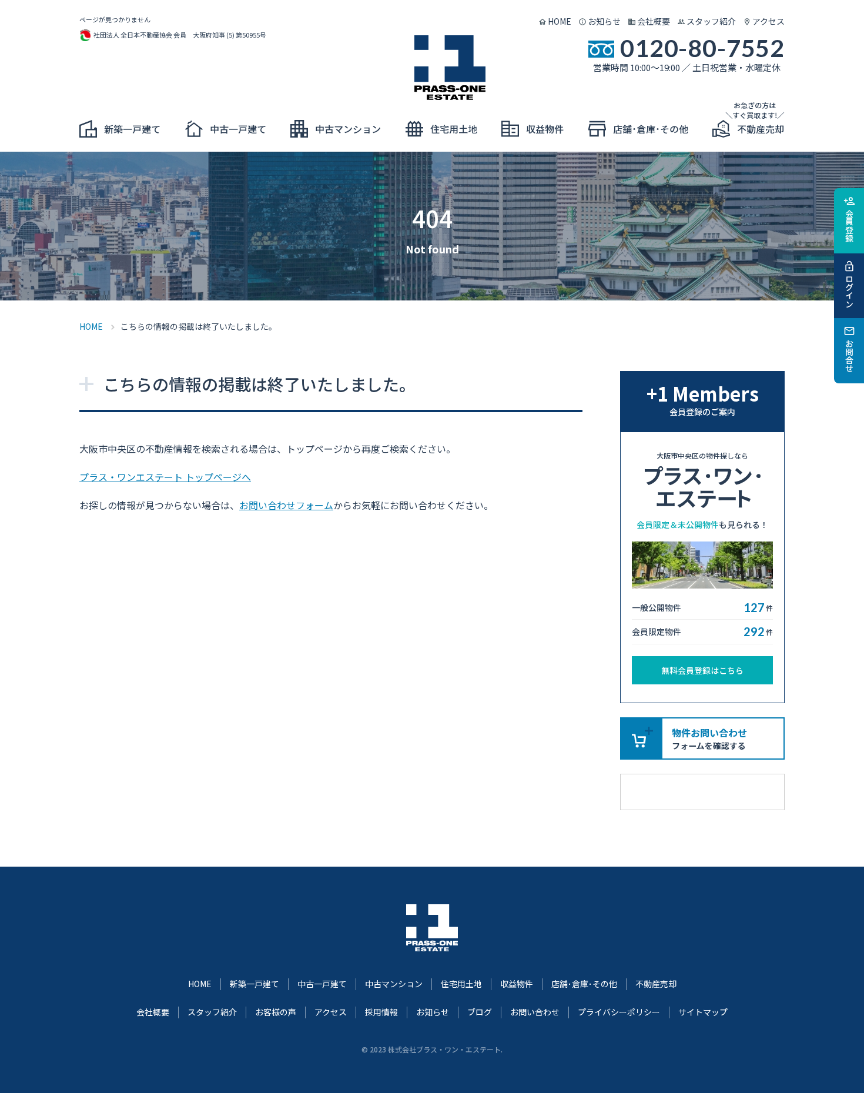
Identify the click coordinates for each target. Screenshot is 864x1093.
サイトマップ (703, 1012)
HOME (559, 21)
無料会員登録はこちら (702, 670)
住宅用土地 (461, 984)
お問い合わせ (535, 1012)
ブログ (479, 1012)
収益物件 (516, 984)
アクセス (768, 21)
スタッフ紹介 (711, 21)
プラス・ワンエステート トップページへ (165, 477)
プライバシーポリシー (619, 1012)
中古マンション (394, 984)
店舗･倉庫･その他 (584, 984)
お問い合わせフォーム (286, 505)
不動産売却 (656, 984)
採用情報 (381, 1012)
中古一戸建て (322, 984)
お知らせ (604, 21)
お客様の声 (275, 1012)
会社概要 (653, 21)
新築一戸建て (254, 984)
